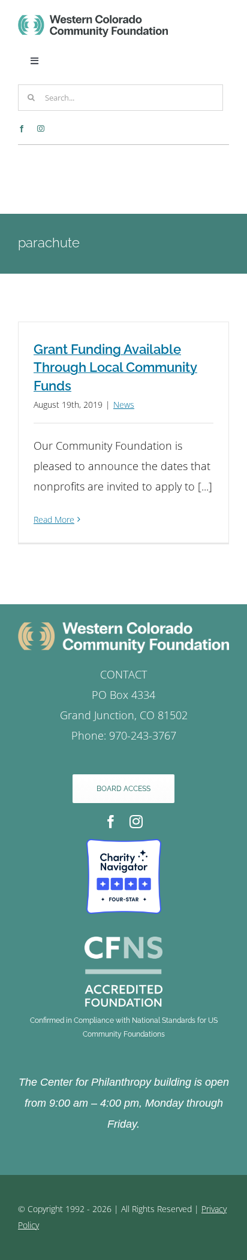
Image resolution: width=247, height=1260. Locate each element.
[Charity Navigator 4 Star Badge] (123, 844)
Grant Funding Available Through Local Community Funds (115, 367)
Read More (54, 519)
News (123, 404)
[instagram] (40, 128)
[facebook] (21, 128)
